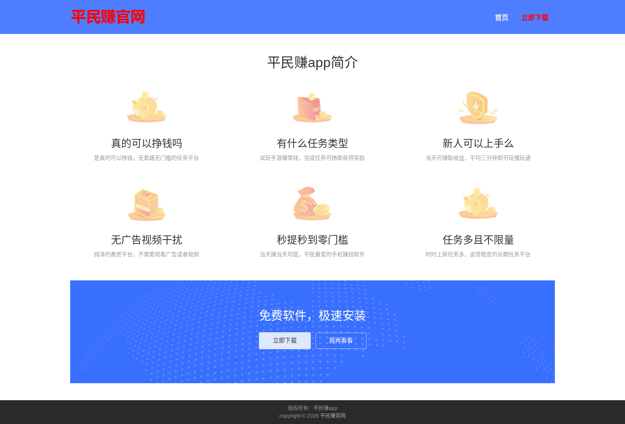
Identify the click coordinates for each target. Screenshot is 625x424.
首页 (502, 17)
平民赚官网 (333, 416)
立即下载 (534, 17)
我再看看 (341, 340)
